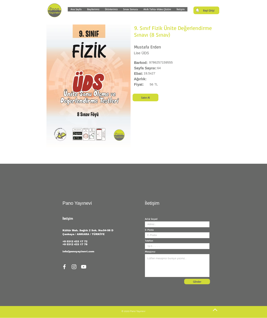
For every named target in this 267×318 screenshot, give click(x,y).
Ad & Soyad (151, 219)
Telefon (149, 240)
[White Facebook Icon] (64, 267)
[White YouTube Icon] (83, 267)
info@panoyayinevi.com (78, 251)
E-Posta (149, 230)
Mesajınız (150, 251)
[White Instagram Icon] (74, 267)
